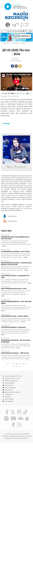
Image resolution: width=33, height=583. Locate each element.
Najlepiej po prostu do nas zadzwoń (8, 31)
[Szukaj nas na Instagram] (19, 410)
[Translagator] (16, 37)
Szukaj (26, 31)
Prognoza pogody (9, 383)
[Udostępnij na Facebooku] (12, 66)
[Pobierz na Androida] (20, 416)
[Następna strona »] (25, 364)
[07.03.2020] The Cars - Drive (16, 52)
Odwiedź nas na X (13, 31)
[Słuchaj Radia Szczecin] (8, 6)
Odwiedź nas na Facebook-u (11, 31)
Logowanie (7, 396)
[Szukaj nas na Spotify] (6, 416)
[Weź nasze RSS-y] (19, 422)
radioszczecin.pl (8, 385)
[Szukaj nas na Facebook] (7, 410)
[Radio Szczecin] (16, 16)
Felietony (23, 43)
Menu (30, 31)
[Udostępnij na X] (16, 66)
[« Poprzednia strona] (7, 364)
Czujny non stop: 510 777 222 (12, 378)
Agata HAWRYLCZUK (16, 60)
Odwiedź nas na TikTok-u (18, 31)
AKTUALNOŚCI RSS (12, 221)
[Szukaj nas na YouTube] (13, 416)
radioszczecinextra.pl (10, 387)
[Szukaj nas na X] (12, 410)
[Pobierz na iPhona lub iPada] (27, 416)
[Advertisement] (16, 461)
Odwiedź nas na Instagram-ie (16, 31)
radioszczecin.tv (8, 390)
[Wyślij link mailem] (20, 66)
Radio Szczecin (6, 43)
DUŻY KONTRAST (8, 401)
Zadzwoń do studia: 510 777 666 (13, 376)
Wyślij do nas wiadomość (23, 31)
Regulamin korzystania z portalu (18, 436)
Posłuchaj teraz (8, 394)
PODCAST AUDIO (11, 216)
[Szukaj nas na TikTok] (25, 410)
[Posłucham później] (17, 96)
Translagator (15, 43)
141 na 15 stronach (16, 366)
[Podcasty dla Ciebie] (13, 422)
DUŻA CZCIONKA (8, 399)
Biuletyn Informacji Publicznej (11, 392)
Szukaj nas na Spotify (21, 31)
